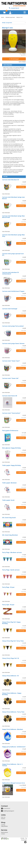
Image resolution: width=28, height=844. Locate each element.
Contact (3, 834)
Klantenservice (4, 832)
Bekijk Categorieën (7, 22)
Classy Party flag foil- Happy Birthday (11, 622)
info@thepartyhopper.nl (8, 811)
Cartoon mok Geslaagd (9, 309)
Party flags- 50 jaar (8, 587)
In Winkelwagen (14, 59)
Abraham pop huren (10, 17)
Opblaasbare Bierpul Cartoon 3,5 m (13, 783)
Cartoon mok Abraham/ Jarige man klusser (13, 197)
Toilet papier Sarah (8, 500)
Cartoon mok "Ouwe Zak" (10, 378)
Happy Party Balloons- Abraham (12, 729)
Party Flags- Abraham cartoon (12, 552)
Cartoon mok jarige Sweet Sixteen (13, 343)
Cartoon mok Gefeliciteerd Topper (13, 291)
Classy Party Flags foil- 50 (10, 658)
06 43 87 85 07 (6, 808)
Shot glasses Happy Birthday (11, 448)
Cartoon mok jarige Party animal (12, 326)
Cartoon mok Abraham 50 (10, 180)
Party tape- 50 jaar (8, 604)
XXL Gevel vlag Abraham (10, 535)
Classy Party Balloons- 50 (10, 676)
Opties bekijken (22, 61)
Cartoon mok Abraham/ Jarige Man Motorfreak (13, 216)
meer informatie (6, 194)
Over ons (3, 817)
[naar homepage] (14, 3)
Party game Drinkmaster (10, 430)
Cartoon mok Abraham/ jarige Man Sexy (13, 235)
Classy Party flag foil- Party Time (13, 641)
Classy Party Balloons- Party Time (13, 712)
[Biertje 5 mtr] (14, 41)
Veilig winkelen (4, 826)
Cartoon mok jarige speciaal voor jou (13, 254)
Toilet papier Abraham (9, 483)
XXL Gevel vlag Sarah (9, 517)
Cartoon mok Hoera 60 (9, 396)
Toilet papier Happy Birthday (11, 465)
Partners (3, 818)
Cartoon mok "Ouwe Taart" (11, 361)
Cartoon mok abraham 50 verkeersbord (10, 273)
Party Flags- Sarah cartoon (11, 570)
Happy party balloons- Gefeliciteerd (13, 747)
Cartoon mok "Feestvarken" (11, 413)
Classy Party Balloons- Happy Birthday (11, 693)
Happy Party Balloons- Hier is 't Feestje (12, 764)
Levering (3, 824)
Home (2, 17)
